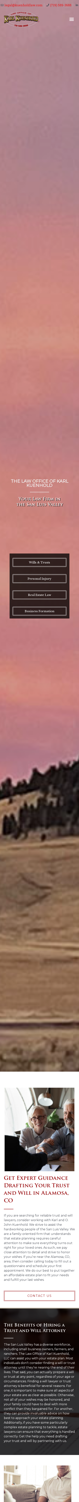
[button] (71, 19)
